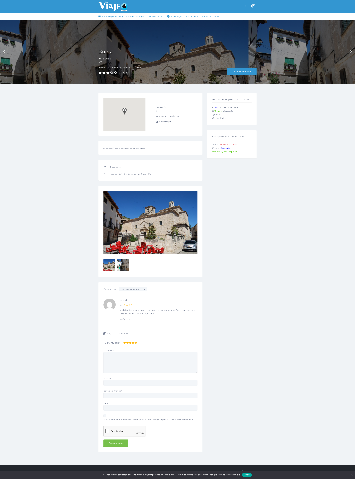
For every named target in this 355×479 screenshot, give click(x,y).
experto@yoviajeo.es (169, 116)
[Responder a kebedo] (121, 305)
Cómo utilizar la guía (135, 16)
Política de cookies (210, 16)
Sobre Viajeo (176, 16)
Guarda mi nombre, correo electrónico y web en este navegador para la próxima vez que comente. (148, 419)
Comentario (109, 350)
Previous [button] (4, 52)
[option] (150, 222)
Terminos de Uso (155, 16)
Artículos (252, 6)
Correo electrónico (112, 391)
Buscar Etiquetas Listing (112, 16)
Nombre (107, 378)
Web (105, 403)
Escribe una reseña (242, 71)
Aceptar (246, 475)
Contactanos (192, 16)
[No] (351, 474)
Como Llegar (165, 121)
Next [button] (350, 52)
